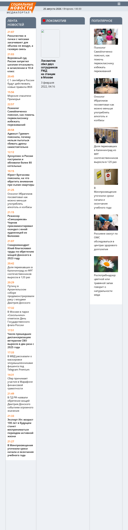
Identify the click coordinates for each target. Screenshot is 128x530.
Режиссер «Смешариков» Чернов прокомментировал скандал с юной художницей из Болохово (20, 226)
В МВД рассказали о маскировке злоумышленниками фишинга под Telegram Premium (20, 362)
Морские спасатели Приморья (19, 97)
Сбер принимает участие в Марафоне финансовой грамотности (20, 383)
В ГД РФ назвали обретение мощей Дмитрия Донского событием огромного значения (20, 404)
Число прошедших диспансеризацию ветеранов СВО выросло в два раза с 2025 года (21, 340)
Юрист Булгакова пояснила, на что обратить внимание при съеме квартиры (21, 179)
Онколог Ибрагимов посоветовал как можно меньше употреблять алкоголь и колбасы (20, 200)
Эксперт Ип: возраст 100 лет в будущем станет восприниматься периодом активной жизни (20, 428)
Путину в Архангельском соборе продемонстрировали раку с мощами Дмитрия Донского (21, 294)
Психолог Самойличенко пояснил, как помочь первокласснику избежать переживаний (21, 116)
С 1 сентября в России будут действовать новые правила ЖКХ (21, 83)
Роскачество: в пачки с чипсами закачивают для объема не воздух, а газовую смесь (20, 42)
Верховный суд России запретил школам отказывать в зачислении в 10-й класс (21, 64)
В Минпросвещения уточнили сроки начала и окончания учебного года (21, 450)
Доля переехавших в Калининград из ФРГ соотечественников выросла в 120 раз (20, 272)
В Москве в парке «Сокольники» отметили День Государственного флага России (19, 318)
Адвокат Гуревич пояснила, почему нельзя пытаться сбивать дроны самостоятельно (19, 140)
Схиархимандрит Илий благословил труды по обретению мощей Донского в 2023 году (21, 251)
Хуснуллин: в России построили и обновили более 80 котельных (20, 161)
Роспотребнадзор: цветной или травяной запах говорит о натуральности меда (105, 285)
